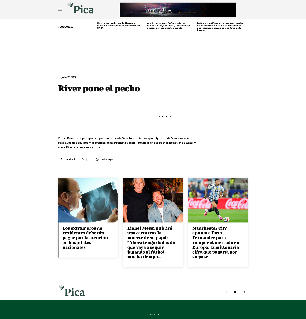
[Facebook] (226, 292)
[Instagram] (235, 292)
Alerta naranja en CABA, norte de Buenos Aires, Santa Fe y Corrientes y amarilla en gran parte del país (168, 25)
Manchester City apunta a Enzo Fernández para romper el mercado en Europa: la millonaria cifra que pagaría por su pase (215, 242)
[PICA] (80, 9)
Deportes (165, 116)
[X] (244, 292)
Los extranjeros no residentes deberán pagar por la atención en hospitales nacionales (85, 238)
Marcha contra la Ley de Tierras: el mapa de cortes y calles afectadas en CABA (118, 25)
